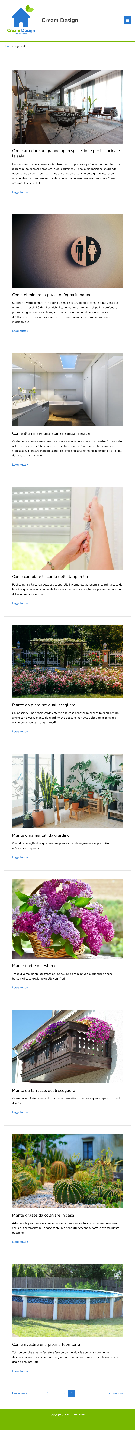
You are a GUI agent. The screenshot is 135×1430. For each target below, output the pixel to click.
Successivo (117, 1393)
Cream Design (59, 20)
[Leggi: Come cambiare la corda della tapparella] (67, 528)
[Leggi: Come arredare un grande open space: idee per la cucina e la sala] (67, 107)
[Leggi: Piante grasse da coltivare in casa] (67, 1171)
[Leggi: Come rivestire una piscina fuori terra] (67, 1300)
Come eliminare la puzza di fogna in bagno (51, 295)
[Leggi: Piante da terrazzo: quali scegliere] (67, 1046)
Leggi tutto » (20, 192)
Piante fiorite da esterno (34, 965)
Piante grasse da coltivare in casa (43, 1215)
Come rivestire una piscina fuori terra (46, 1344)
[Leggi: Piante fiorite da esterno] (67, 919)
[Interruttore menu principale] (127, 20)
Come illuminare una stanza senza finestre (51, 433)
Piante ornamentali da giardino (41, 835)
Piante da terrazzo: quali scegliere (43, 1090)
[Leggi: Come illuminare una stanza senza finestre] (67, 389)
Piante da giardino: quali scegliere (43, 705)
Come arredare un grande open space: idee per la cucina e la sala (66, 153)
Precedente (17, 1393)
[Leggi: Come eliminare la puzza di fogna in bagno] (67, 251)
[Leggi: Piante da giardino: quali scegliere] (67, 661)
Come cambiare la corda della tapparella (50, 576)
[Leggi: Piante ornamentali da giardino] (67, 791)
